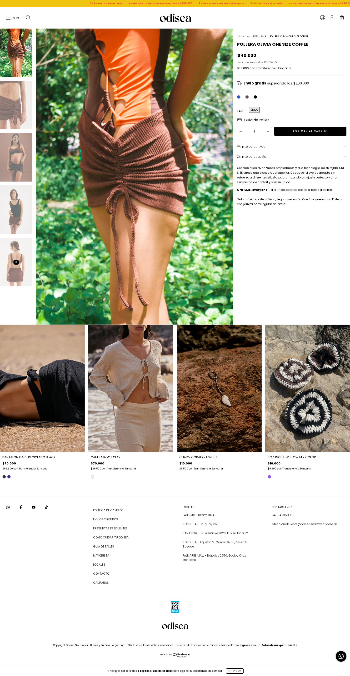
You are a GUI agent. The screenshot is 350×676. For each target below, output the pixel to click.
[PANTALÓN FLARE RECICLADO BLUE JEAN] (9, 477)
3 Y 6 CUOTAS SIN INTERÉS (43, 3)
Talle (241, 111)
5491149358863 (283, 515)
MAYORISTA (101, 555)
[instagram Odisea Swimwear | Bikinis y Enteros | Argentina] (8, 507)
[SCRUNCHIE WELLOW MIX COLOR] (269, 477)
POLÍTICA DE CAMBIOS (108, 510)
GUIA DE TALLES (103, 546)
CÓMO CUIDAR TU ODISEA (111, 537)
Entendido (235, 671)
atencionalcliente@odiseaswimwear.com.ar (304, 524)
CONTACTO (101, 574)
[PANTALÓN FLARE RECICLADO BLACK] (4, 477)
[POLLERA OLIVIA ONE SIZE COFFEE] (247, 97)
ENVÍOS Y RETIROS (105, 519)
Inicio (240, 36)
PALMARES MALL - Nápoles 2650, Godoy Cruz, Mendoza (214, 557)
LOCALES (99, 565)
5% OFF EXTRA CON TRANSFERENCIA (159, 3)
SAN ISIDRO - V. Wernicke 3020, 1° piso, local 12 (215, 533)
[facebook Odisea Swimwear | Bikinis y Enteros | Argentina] (21, 507)
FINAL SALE (260, 36)
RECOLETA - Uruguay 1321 (200, 524)
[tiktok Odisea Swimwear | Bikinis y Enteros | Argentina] (46, 507)
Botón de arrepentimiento (279, 645)
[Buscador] (28, 18)
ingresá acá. (248, 645)
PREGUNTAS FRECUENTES (110, 528)
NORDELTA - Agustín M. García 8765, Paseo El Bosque (215, 544)
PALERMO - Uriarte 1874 (199, 515)
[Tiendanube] (175, 656)
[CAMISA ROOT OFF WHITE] (92, 477)
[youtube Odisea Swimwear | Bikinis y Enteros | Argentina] (34, 507)
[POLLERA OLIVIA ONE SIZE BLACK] (255, 97)
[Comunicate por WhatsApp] (341, 656)
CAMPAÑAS (101, 583)
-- (248, 36)
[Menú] (13, 18)
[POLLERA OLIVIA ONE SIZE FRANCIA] (238, 97)
